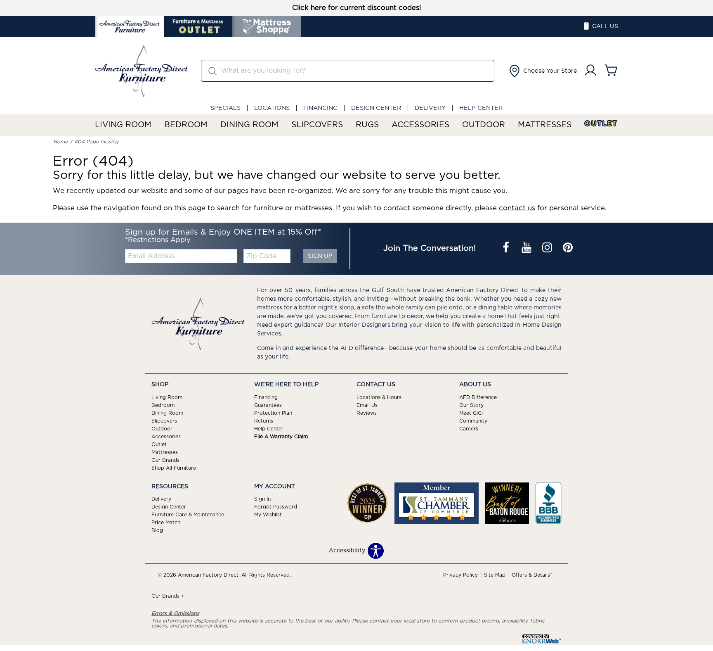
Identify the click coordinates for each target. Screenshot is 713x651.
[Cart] (611, 70)
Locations (272, 108)
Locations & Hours (378, 397)
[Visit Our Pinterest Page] (567, 249)
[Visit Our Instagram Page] (548, 249)
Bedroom (186, 125)
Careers (468, 428)
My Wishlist (268, 514)
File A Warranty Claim (281, 436)
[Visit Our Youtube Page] (527, 249)
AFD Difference (478, 397)
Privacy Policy (460, 575)
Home (60, 141)
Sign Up (320, 256)
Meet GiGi (471, 413)
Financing (320, 108)
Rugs (367, 125)
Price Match (165, 522)
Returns (263, 420)
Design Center (376, 108)
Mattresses (544, 125)
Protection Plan (273, 413)
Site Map (494, 575)
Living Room (123, 125)
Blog (157, 530)
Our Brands (165, 459)
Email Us (367, 405)
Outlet (601, 124)
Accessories (420, 125)
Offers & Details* (532, 575)
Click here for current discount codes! (356, 8)
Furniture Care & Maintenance (187, 514)
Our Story (471, 405)
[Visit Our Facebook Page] (506, 249)
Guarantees (268, 405)
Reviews (366, 413)
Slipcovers (317, 125)
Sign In (262, 499)
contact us (517, 208)
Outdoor (483, 125)
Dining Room (249, 125)
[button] (542, 71)
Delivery (430, 108)
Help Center (481, 108)
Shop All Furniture (173, 467)
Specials (225, 108)
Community (473, 420)
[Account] (590, 70)
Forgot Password (275, 506)
